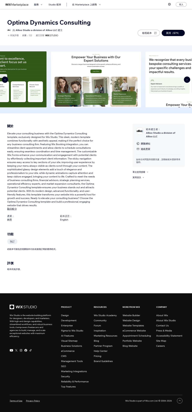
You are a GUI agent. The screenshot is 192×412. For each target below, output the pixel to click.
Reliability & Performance (75, 381)
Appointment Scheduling (137, 335)
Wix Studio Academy (105, 315)
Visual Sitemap (69, 340)
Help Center (100, 350)
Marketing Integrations (74, 371)
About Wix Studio (166, 320)
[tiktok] (30, 350)
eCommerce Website (134, 330)
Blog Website (130, 345)
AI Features (67, 335)
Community (100, 320)
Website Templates (133, 325)
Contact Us (162, 325)
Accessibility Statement (169, 335)
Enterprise (67, 325)
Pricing (97, 356)
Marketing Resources (105, 335)
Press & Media (164, 330)
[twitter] (16, 350)
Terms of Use (16, 400)
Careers (160, 345)
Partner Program (103, 345)
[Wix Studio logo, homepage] (24, 307)
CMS (63, 356)
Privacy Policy (33, 400)
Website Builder (131, 315)
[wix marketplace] (16, 4)
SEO (63, 366)
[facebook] (26, 350)
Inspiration (100, 330)
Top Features (68, 386)
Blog (96, 340)
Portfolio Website (132, 340)
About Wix (162, 315)
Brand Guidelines (103, 361)
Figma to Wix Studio (72, 330)
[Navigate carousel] (5, 80)
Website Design (131, 320)
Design (65, 315)
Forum (97, 325)
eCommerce (68, 350)
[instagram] (21, 350)
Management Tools (72, 361)
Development (68, 320)
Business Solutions (71, 345)
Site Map (161, 340)
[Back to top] (179, 400)
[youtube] (11, 350)
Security (65, 376)
